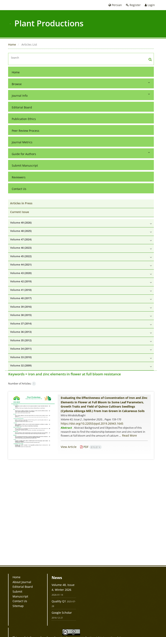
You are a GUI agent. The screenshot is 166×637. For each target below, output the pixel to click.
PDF (91, 447)
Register (135, 5)
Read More (129, 435)
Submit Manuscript (25, 165)
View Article (69, 447)
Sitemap (18, 606)
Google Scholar (62, 613)
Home (12, 44)
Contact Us (19, 189)
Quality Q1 (59, 601)
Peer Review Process (25, 131)
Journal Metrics (22, 142)
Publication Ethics (24, 119)
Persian (116, 5)
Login (151, 5)
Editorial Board (22, 107)
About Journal (22, 582)
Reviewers (19, 177)
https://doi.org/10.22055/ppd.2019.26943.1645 (92, 423)
